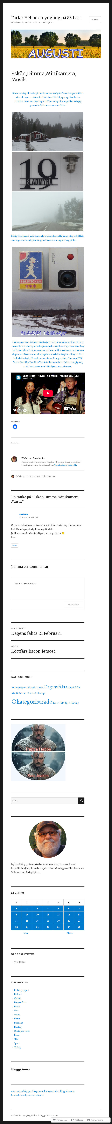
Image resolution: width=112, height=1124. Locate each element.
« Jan (25, 933)
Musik (15, 693)
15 (16, 920)
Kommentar (73, 604)
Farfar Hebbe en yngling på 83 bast (46, 17)
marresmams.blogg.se (21, 1091)
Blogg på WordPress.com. (49, 1115)
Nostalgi (41, 693)
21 (79, 920)
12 (58, 914)
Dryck (71, 687)
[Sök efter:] (44, 800)
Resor (56, 702)
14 (79, 914)
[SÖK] (81, 800)
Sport (67, 702)
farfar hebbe (20, 476)
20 (69, 920)
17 (37, 920)
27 (69, 926)
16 (27, 920)
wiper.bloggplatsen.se (65, 1091)
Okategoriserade (49, 476)
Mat (77, 687)
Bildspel (31, 687)
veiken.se (39, 1095)
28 (79, 926)
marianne (23, 513)
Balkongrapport (19, 687)
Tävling (75, 702)
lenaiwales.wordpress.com (23, 1095)
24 (37, 926)
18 (48, 920)
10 (37, 914)
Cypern (39, 687)
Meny (95, 19)
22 (16, 926)
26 (58, 926)
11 (48, 914)
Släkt (62, 702)
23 (27, 926)
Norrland (31, 693)
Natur (22, 693)
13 (69, 914)
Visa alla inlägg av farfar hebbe (65, 465)
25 (48, 926)
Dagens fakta (55, 686)
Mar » (70, 933)
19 (58, 920)
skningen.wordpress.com (43, 1091)
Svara (14, 545)
